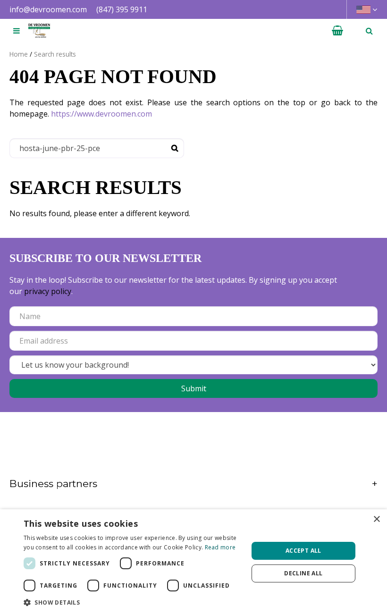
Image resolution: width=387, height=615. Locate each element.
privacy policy (47, 291)
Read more (220, 547)
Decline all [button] (303, 573)
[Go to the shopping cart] (337, 30)
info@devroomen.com (48, 9)
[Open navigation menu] (16, 31)
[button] (133, 602)
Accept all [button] (303, 551)
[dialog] (193, 562)
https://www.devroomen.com (101, 114)
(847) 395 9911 (121, 9)
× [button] (376, 519)
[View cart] (337, 31)
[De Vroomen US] (39, 30)
